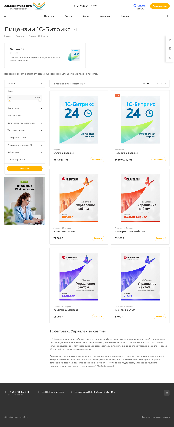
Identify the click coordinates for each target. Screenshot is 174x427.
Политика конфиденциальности (156, 417)
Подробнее (97, 159)
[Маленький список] (144, 84)
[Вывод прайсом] (166, 84)
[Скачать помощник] (140, 5)
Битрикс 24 (17, 49)
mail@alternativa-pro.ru (53, 392)
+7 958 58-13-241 (87, 6)
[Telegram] (167, 393)
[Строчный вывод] (161, 84)
